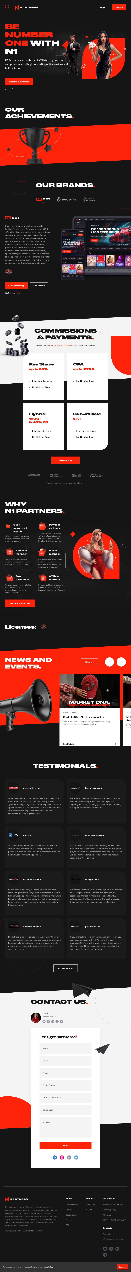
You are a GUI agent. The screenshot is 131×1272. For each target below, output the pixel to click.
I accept (122, 1267)
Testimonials (72, 1215)
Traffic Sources (49, 1085)
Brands (69, 1209)
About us (107, 1215)
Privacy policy (109, 1209)
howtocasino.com (93, 788)
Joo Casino (90, 1204)
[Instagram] (62, 1157)
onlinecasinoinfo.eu (32, 926)
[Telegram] (76, 1157)
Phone (45, 1073)
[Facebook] (55, 1157)
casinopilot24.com (32, 879)
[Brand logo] (43, 199)
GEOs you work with (52, 1097)
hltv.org (27, 835)
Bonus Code (48, 1109)
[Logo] (26, 7)
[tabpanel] (65, 52)
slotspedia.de (92, 879)
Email (45, 1060)
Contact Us (108, 1234)
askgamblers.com (32, 788)
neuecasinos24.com (94, 835)
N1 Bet (89, 1209)
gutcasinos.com (93, 926)
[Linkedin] (69, 1157)
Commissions (72, 1204)
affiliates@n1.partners (113, 1239)
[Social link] (44, 1021)
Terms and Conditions (113, 1204)
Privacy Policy (47, 1267)
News (68, 1220)
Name (45, 1048)
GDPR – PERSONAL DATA (114, 1220)
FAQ (67, 1225)
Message (47, 1122)
